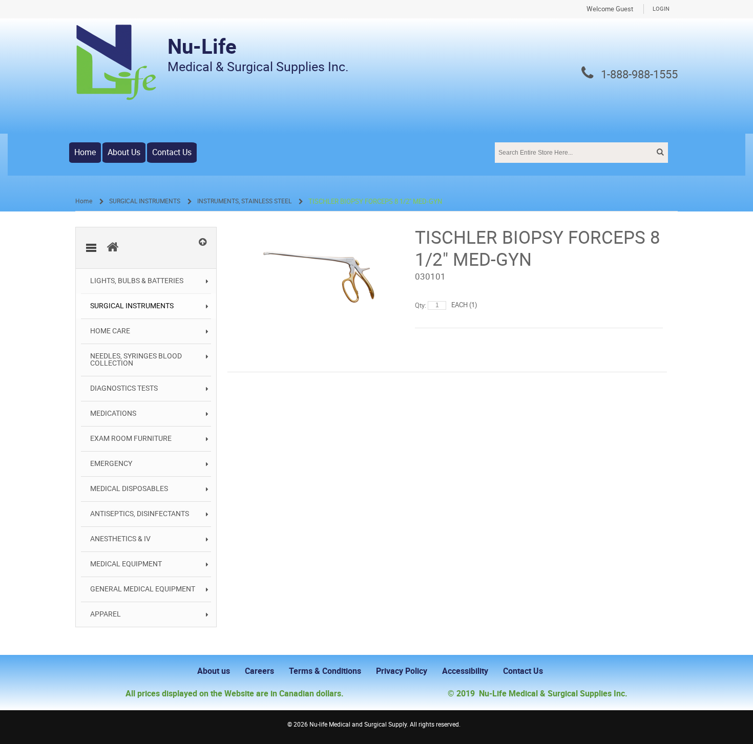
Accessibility (465, 671)
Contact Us (172, 152)
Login (661, 9)
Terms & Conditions (325, 671)
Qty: (420, 305)
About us (213, 671)
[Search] (659, 152)
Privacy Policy (401, 671)
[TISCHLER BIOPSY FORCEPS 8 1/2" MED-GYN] (319, 232)
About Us (124, 152)
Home (85, 152)
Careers (259, 671)
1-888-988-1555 (639, 74)
